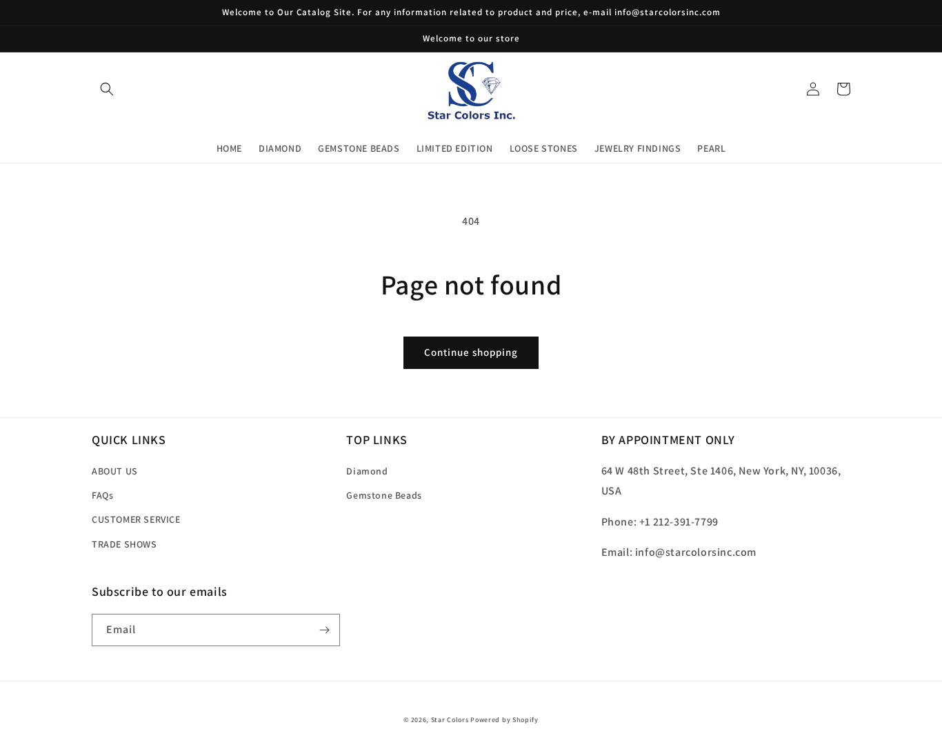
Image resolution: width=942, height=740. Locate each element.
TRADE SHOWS (124, 544)
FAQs (102, 495)
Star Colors (450, 719)
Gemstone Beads (383, 495)
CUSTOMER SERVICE (136, 519)
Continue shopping (471, 352)
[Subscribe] (324, 630)
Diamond (367, 471)
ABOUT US (115, 471)
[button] (107, 89)
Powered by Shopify (504, 719)
